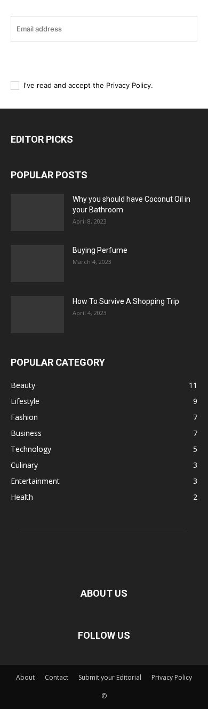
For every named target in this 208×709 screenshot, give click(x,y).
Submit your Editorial (109, 677)
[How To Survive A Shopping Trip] (37, 314)
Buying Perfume (100, 250)
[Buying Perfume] (37, 263)
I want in (98, 59)
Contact (56, 677)
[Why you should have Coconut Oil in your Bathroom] (37, 212)
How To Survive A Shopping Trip (126, 301)
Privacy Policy (128, 85)
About (25, 677)
